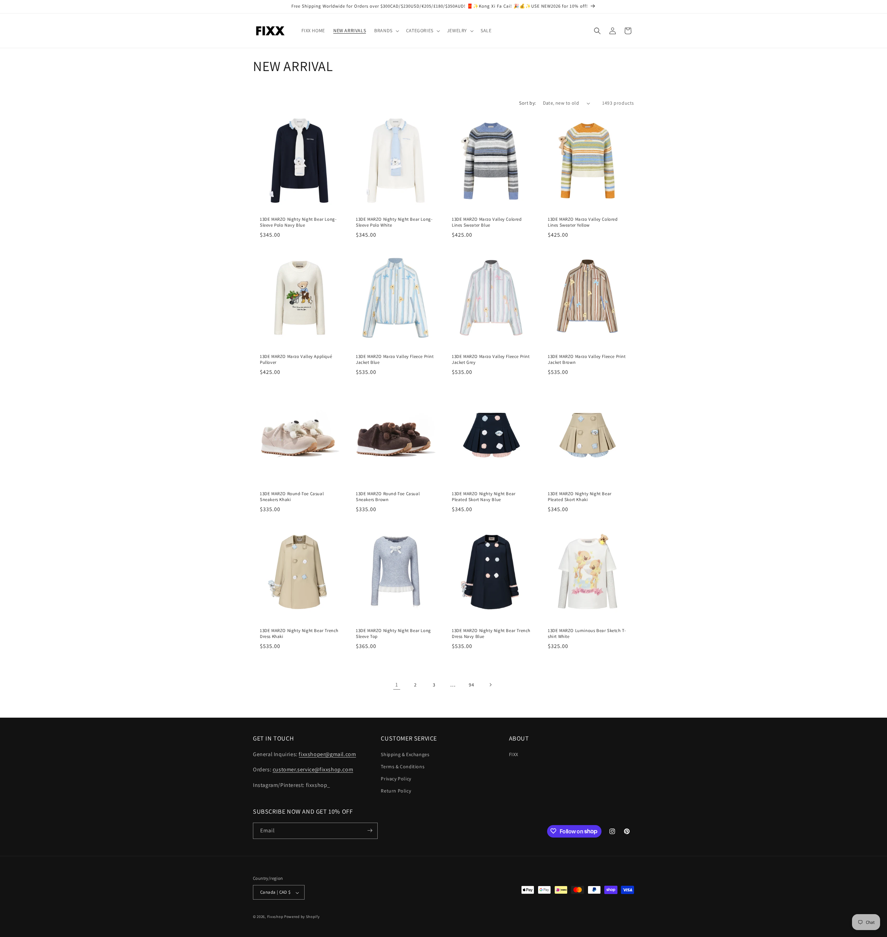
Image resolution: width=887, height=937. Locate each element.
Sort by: (527, 103)
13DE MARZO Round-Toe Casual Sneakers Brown (388, 496)
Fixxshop (275, 916)
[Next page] (490, 684)
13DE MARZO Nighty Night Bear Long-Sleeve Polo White (394, 222)
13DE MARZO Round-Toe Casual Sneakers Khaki (292, 496)
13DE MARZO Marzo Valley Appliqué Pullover (296, 359)
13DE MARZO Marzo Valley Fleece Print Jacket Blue (395, 359)
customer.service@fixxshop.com (313, 769)
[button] (386, 30)
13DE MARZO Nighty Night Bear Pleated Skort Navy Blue (484, 496)
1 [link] (396, 684)
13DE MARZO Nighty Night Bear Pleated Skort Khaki (580, 496)
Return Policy (396, 791)
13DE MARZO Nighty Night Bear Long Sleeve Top (393, 633)
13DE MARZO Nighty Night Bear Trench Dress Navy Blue (491, 633)
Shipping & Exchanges (405, 754)
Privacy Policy (396, 778)
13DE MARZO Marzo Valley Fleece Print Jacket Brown (587, 359)
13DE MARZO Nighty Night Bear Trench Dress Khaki (299, 633)
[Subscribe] (369, 830)
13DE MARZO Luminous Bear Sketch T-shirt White (587, 633)
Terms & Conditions (402, 766)
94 (471, 685)
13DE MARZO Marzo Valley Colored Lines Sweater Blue (487, 222)
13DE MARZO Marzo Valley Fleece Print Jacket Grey (491, 359)
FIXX (513, 754)
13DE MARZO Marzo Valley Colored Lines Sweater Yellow (583, 222)
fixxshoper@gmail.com (327, 754)
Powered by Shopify (302, 916)
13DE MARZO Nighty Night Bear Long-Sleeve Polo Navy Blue (298, 222)
